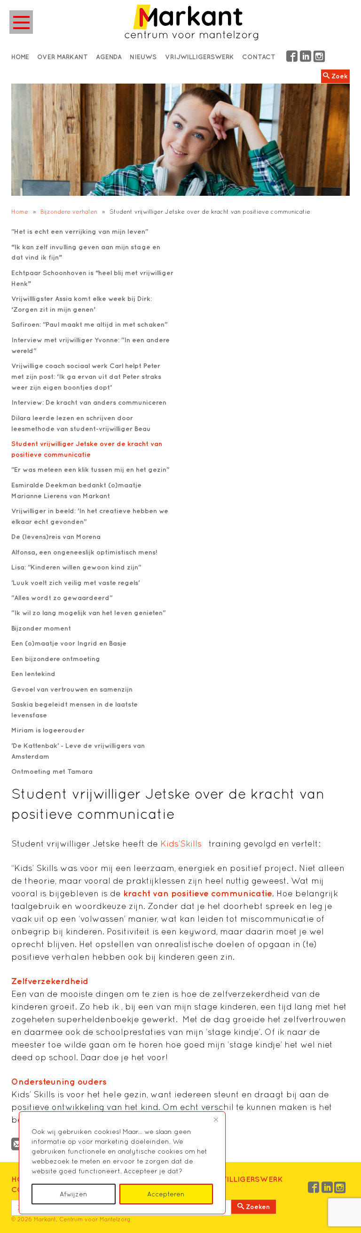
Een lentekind (33, 674)
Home (19, 211)
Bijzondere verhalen (68, 211)
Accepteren (166, 1194)
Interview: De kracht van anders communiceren (88, 402)
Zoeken (257, 1206)
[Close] (215, 1119)
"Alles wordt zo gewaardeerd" (61, 597)
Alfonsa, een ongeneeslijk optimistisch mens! (84, 552)
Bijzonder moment (41, 628)
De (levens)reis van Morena (56, 536)
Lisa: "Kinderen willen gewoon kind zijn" (76, 567)
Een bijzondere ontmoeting (55, 659)
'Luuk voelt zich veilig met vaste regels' (75, 582)
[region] (122, 1162)
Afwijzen (73, 1194)
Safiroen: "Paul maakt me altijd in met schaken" (89, 324)
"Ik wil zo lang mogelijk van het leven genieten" (88, 612)
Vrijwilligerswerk (242, 1179)
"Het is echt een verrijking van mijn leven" (79, 231)
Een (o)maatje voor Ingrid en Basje (68, 643)
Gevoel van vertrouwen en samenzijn (72, 689)
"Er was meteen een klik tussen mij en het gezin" (90, 469)
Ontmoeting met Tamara (52, 771)
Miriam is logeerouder (48, 730)
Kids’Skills (183, 843)
